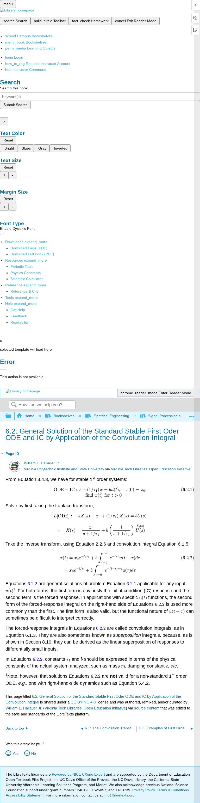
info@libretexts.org (119, 795)
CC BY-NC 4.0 (83, 702)
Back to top (14, 728)
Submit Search (15, 105)
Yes (15, 753)
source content (146, 708)
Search (13, 405)
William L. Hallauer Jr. (42, 463)
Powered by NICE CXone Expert (79, 774)
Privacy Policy (143, 790)
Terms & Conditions (173, 790)
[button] (18, 316)
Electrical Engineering (111, 416)
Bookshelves (64, 416)
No (33, 753)
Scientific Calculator (26, 279)
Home (29, 416)
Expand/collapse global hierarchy (11, 416)
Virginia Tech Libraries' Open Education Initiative (150, 469)
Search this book (14, 88)
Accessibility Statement (24, 795)
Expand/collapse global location (192, 414)
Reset (8, 140)
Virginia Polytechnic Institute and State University (64, 469)
